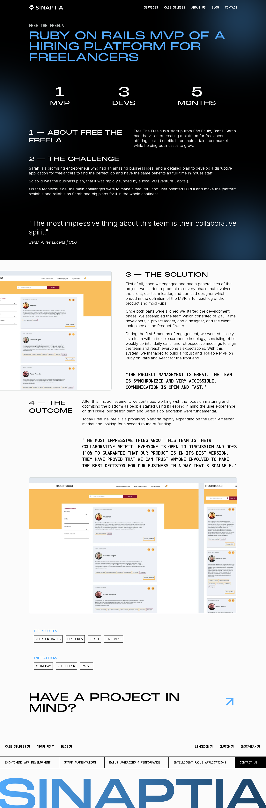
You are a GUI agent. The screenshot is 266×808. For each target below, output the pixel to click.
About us (198, 7)
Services (151, 7)
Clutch (224, 746)
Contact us (248, 762)
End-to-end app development (27, 762)
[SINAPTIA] (46, 7)
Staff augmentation (80, 762)
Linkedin (202, 746)
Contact (231, 7)
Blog (215, 7)
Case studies (174, 7)
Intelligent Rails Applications (200, 762)
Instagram (248, 746)
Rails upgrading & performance (134, 762)
